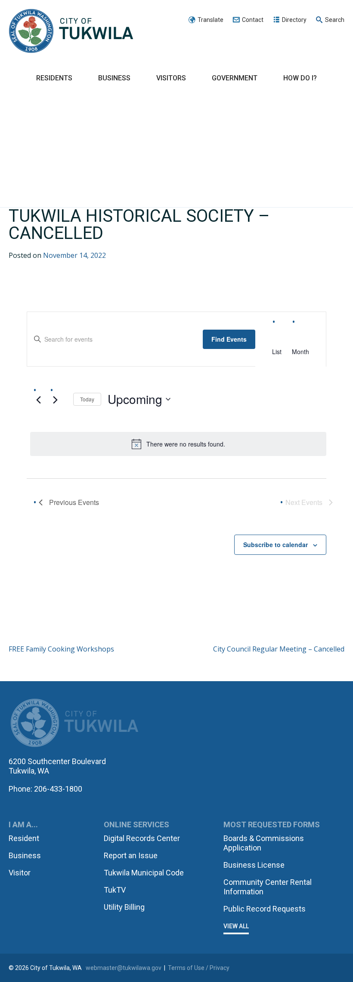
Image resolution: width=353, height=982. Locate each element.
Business (114, 78)
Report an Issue (131, 855)
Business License (254, 864)
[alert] (178, 444)
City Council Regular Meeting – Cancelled (278, 649)
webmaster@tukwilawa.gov (123, 967)
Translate (210, 19)
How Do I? (300, 78)
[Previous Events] (38, 400)
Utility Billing (124, 907)
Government (234, 78)
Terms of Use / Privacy (198, 967)
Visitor (20, 872)
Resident (24, 838)
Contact (252, 19)
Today (87, 399)
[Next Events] (55, 400)
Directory (294, 19)
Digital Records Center (142, 838)
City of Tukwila (71, 31)
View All (236, 926)
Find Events (229, 339)
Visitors (171, 78)
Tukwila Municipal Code (144, 872)
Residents (54, 78)
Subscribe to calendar (275, 544)
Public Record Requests (264, 908)
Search (334, 19)
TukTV (115, 889)
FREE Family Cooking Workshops (61, 649)
